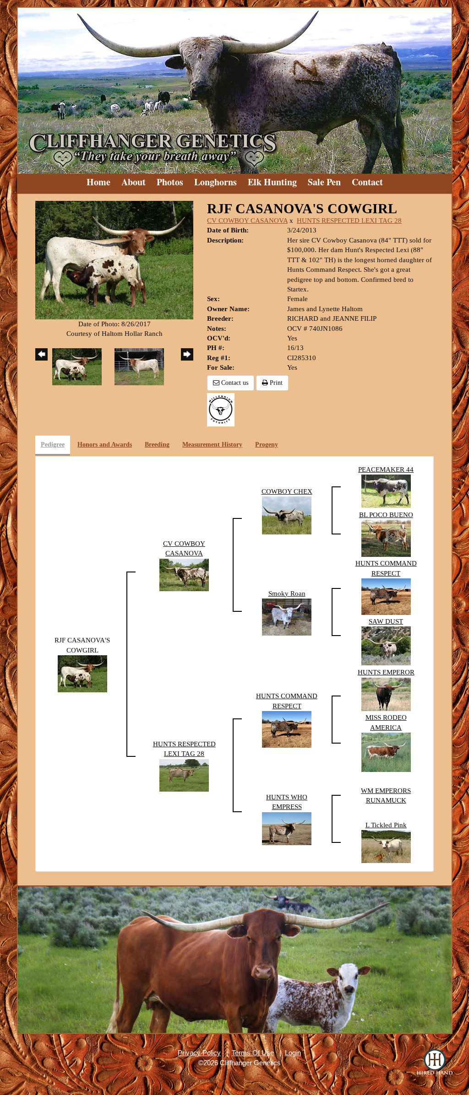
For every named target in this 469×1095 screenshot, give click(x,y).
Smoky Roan (286, 593)
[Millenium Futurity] (223, 409)
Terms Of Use (253, 1053)
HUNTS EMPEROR (386, 672)
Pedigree (53, 444)
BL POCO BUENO (386, 514)
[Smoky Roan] (286, 616)
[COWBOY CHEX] (286, 514)
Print (275, 382)
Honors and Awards (104, 444)
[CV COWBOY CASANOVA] (184, 573)
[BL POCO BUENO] (386, 537)
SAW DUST (386, 621)
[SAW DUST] (386, 645)
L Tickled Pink (386, 825)
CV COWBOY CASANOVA (247, 220)
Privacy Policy (199, 1053)
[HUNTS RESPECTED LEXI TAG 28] (184, 774)
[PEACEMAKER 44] (386, 490)
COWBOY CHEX (287, 491)
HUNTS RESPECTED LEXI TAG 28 (349, 220)
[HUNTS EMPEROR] (386, 693)
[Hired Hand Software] (435, 1063)
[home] (234, 87)
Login (293, 1053)
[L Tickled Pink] (386, 845)
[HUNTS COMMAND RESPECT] (386, 595)
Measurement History (212, 444)
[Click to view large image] (114, 259)
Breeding (157, 444)
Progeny (266, 444)
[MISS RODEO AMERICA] (386, 751)
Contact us (233, 382)
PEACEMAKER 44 (386, 469)
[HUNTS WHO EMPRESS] (286, 827)
